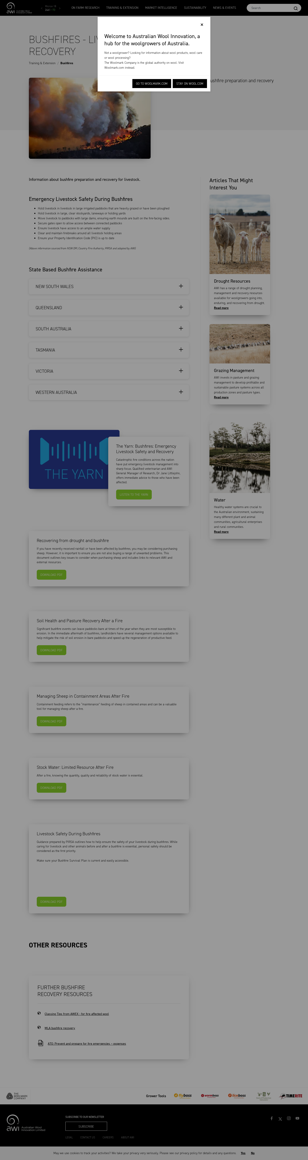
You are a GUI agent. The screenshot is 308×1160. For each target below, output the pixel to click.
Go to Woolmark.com (152, 84)
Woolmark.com (114, 68)
